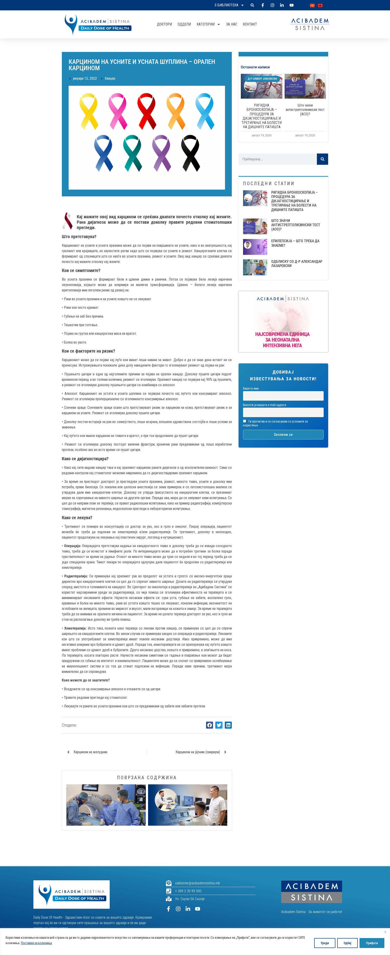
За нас (231, 24)
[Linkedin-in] (187, 908)
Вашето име (251, 388)
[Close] (385, 932)
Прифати (372, 943)
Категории (206, 24)
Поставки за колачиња (36, 943)
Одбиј (347, 943)
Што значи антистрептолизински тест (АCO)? (305, 109)
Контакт (250, 24)
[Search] (322, 159)
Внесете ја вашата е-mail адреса (264, 405)
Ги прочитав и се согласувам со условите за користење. (275, 423)
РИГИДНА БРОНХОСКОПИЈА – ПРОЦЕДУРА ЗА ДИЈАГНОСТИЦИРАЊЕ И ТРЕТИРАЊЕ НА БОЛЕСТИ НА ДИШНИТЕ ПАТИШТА (261, 116)
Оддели (184, 24)
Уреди (325, 943)
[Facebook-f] (168, 908)
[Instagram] (178, 908)
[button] (252, 5)
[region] (195, 941)
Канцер (110, 78)
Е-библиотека (226, 5)
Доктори (164, 24)
